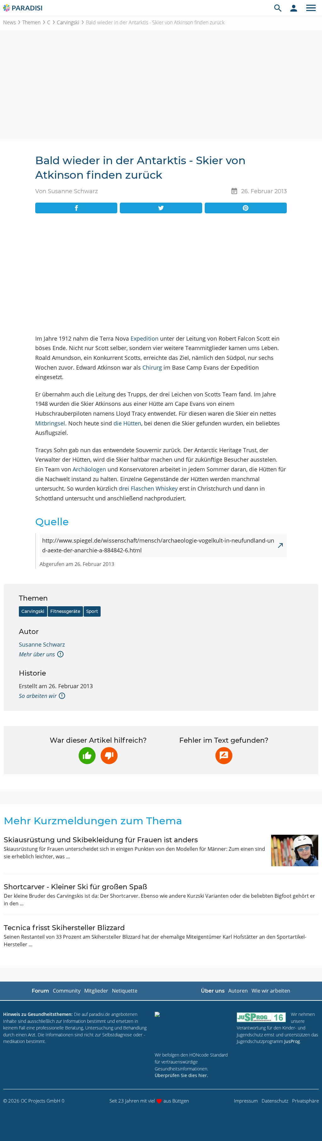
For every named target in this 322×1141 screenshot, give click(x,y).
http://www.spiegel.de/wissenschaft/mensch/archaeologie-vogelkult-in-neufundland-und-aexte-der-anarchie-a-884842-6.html (158, 545)
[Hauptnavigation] (311, 8)
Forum (40, 991)
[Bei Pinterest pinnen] (246, 208)
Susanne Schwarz (42, 644)
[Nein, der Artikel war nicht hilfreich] (109, 755)
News (9, 22)
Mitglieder (96, 990)
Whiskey (167, 488)
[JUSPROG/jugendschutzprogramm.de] (261, 1017)
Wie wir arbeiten (271, 990)
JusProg (292, 1041)
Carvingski (68, 22)
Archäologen (89, 469)
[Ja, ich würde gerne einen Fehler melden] (223, 755)
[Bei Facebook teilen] (76, 208)
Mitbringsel (50, 423)
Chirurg (152, 367)
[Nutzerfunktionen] (294, 8)
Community (66, 990)
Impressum (246, 1101)
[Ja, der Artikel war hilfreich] (87, 755)
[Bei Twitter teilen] (161, 208)
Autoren (238, 990)
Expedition (144, 338)
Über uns (213, 991)
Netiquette (124, 990)
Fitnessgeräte (65, 611)
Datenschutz (275, 1101)
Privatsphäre (305, 1101)
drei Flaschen (136, 488)
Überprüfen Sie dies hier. (181, 1075)
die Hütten (127, 423)
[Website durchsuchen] (278, 8)
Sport (92, 611)
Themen (31, 22)
